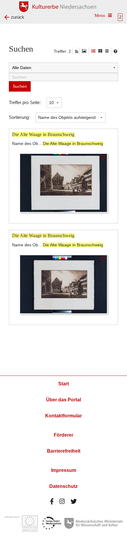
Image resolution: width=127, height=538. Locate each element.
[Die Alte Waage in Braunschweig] (63, 182)
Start (63, 383)
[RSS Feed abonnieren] (76, 51)
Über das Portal (63, 399)
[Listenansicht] (107, 51)
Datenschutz (63, 486)
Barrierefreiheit (63, 451)
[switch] (84, 51)
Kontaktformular (63, 415)
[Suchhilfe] (115, 51)
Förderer (63, 435)
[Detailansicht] (93, 51)
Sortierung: (19, 117)
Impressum (63, 470)
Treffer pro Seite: (25, 102)
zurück (17, 17)
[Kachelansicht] (100, 51)
